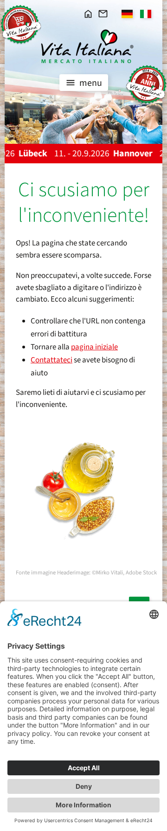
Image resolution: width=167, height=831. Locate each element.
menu (89, 83)
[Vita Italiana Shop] (21, 24)
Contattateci (51, 360)
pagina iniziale (94, 347)
